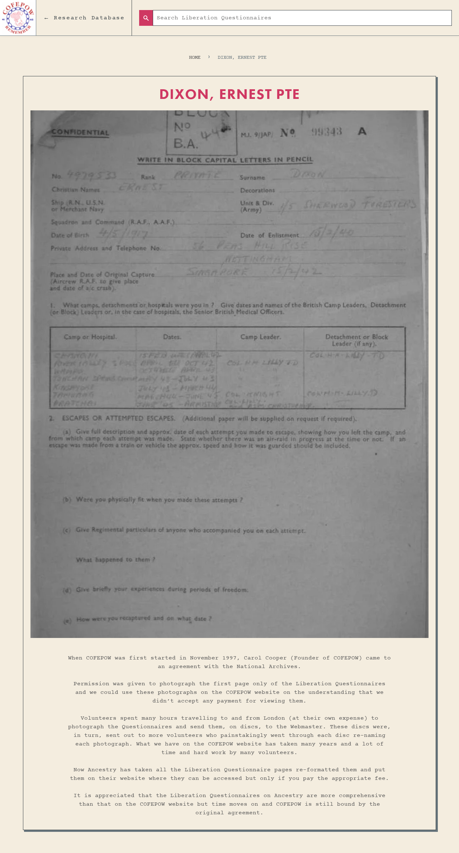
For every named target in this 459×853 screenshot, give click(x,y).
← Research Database (83, 18)
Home (194, 57)
